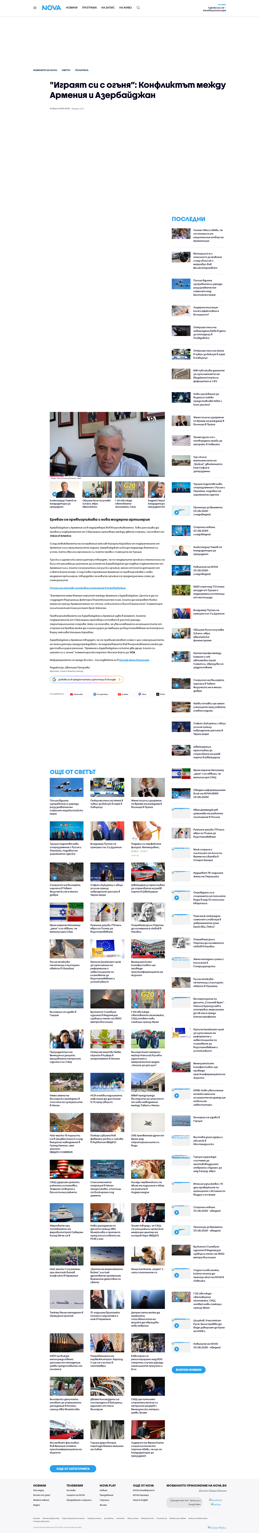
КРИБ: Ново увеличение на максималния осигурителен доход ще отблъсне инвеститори (209, 1097)
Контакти (120, 1518)
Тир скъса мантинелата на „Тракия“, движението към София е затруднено (207, 464)
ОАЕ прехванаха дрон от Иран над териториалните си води (147, 1140)
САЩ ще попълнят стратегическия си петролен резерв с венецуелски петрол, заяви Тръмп (145, 1406)
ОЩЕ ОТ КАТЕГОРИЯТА (73, 1468)
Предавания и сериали (79, 1500)
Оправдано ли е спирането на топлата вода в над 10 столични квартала (209, 897)
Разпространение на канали (73, 1518)
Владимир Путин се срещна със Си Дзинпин (106, 845)
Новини (71, 7)
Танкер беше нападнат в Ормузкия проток (66, 1314)
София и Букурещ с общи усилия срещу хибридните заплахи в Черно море (106, 889)
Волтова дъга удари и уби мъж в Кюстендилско (208, 1141)
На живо (125, 7)
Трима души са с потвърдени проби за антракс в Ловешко (207, 441)
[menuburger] (35, 7)
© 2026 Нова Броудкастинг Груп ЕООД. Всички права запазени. (57, 1527)
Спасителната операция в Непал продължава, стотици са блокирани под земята (105, 1189)
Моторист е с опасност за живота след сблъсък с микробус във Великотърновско (207, 260)
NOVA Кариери (141, 1495)
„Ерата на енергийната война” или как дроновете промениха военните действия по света (106, 1276)
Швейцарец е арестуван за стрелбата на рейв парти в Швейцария (148, 888)
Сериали (104, 1500)
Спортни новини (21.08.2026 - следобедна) (204, 531)
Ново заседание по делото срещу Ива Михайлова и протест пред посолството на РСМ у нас (105, 1232)
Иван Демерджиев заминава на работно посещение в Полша (208, 813)
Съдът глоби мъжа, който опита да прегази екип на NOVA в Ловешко (208, 1275)
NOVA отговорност (144, 1490)
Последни (38, 1490)
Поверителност (147, 1518)
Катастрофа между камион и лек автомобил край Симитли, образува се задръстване (208, 660)
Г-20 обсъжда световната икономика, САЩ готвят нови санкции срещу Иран (147, 1016)
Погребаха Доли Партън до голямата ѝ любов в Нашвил (147, 928)
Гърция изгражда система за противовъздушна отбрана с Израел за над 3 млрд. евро (207, 1163)
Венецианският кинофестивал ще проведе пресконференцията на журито (147, 968)
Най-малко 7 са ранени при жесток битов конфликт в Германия (65, 1272)
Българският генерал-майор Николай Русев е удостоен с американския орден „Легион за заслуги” (146, 1059)
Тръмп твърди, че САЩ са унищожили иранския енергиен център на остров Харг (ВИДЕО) (147, 1230)
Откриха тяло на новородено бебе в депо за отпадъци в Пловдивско (209, 332)
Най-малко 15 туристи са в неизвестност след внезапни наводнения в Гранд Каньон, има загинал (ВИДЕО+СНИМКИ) (66, 1143)
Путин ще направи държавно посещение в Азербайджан (88, 587)
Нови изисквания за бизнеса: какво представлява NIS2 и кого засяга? (207, 399)
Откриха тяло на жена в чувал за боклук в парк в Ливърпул (106, 803)
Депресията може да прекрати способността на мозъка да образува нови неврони (145, 1319)
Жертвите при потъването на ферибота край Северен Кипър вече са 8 (66, 1230)
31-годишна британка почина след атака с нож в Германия (105, 1315)
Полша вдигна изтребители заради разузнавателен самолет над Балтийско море (66, 807)
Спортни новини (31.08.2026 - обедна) (207, 1209)
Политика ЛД (161, 1518)
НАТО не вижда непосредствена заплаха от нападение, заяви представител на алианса (66, 1362)
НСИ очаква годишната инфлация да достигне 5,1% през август (106, 1098)
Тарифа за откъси (94, 1518)
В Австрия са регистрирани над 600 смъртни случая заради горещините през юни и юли (147, 1362)
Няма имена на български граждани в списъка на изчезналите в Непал (66, 1100)
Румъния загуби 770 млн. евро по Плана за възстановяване (106, 928)
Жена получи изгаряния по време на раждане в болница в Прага (146, 803)
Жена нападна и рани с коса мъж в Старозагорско (208, 963)
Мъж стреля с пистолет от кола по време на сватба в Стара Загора (207, 854)
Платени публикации (41, 1521)
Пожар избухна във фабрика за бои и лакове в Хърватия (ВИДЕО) (106, 1138)
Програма (89, 7)
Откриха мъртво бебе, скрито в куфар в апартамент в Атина (106, 1055)
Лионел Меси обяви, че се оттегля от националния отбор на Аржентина (208, 235)
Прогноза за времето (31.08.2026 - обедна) (208, 1228)
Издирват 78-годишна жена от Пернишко (208, 874)
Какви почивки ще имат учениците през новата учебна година (209, 707)
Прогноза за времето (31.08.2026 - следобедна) (208, 511)
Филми (103, 1505)
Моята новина (41, 1500)
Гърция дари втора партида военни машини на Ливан (107, 1446)
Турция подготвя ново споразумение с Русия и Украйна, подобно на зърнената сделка (65, 848)
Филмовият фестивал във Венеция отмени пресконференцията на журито (66, 1447)
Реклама (36, 1518)
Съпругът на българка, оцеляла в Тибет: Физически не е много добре (65, 889)
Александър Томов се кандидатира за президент (207, 551)
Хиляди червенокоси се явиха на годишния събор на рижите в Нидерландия (147, 1187)
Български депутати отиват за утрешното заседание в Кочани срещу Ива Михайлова (65, 1404)
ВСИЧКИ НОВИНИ (188, 1369)
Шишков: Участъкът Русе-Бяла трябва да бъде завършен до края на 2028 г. (209, 1325)
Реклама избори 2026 (51, 1518)
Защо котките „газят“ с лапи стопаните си (147, 1271)
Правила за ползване (177, 1518)
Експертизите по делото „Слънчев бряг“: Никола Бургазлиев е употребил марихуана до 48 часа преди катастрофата (208, 1007)
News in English (140, 1500)
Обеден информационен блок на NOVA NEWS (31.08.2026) (209, 794)
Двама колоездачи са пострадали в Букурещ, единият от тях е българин (106, 1404)
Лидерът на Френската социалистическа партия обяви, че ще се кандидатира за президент (147, 1449)
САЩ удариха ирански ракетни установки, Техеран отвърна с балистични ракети (65, 1187)
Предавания (106, 1495)
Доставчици (109, 1518)
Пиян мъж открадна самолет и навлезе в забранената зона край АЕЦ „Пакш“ (207, 921)
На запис (108, 7)
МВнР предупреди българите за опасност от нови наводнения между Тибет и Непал (147, 1100)
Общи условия (132, 1518)
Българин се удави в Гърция (63, 1013)
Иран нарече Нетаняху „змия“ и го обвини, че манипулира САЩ (65, 928)
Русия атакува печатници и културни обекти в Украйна (65, 965)
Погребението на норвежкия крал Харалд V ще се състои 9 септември (106, 1360)
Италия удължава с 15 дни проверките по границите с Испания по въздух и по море (209, 1189)
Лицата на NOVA (76, 1495)
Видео (36, 1505)
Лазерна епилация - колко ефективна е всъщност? (206, 311)
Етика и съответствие (198, 1518)
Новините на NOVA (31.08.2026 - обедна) (207, 1345)
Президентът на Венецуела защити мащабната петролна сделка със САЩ (65, 1057)
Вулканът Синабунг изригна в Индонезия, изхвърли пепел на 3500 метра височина (105, 1016)
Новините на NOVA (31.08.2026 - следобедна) (205, 570)
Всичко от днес (41, 1495)
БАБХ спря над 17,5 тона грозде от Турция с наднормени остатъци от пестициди (209, 592)
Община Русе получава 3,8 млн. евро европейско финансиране (208, 635)
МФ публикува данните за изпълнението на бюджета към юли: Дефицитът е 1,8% (209, 375)
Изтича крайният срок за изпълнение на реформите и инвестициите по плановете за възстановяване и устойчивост (105, 971)
